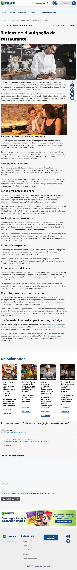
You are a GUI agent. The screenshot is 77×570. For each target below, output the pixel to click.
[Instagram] (53, 3)
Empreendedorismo (48, 12)
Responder (7, 445)
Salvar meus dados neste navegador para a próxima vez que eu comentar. (29, 493)
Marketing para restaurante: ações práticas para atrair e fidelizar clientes (9, 388)
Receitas (32, 12)
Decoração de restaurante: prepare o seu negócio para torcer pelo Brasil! (28, 387)
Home (4, 12)
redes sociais (43, 179)
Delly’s (4, 334)
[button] (72, 85)
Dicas (12, 12)
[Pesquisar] (74, 3)
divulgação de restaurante (55, 325)
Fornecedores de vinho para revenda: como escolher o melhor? (67, 387)
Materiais (22, 12)
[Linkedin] (56, 3)
